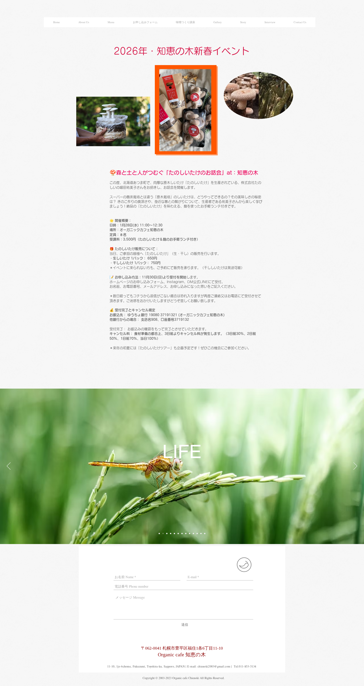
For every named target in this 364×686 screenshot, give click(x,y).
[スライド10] (204, 533)
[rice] (166, 533)
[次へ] (355, 466)
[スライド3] (170, 533)
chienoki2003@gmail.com (214, 666)
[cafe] (182, 533)
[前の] (9, 466)
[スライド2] (163, 533)
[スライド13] (178, 533)
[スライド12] (193, 533)
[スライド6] (185, 533)
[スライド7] (189, 533)
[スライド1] (159, 533)
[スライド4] (174, 533)
